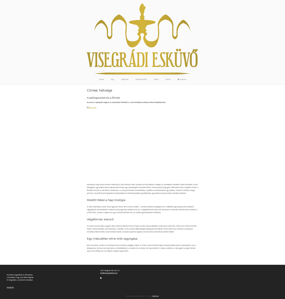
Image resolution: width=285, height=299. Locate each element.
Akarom (168, 79)
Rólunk (101, 79)
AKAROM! (10, 287)
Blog (112, 79)
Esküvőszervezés (141, 79)
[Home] (142, 39)
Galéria (156, 79)
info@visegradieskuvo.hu (109, 273)
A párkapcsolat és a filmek (103, 97)
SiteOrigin (155, 296)
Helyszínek (124, 79)
